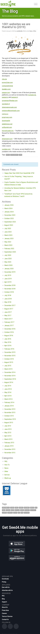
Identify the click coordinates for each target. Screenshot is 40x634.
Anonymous (5, 507)
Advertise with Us (7, 590)
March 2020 (8, 265)
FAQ (5, 461)
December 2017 (9, 305)
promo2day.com (7, 82)
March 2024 (8, 208)
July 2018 (7, 295)
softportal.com (7, 127)
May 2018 (7, 302)
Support (4, 602)
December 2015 (9, 352)
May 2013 (7, 432)
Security (33, 510)
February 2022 (9, 249)
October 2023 (9, 218)
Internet (26, 507)
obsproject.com (7, 139)
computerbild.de (7, 86)
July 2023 (7, 228)
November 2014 (9, 376)
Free (7, 155)
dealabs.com (6, 89)
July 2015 (7, 366)
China (12, 507)
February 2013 (9, 443)
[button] (20, 543)
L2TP (12, 510)
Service (7, 475)
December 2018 (9, 285)
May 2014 (7, 392)
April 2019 (7, 282)
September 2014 (10, 379)
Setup (15, 512)
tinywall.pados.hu (7, 131)
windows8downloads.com (11, 111)
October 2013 (9, 416)
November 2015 (9, 356)
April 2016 (7, 346)
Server (4, 512)
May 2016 (7, 342)
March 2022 (8, 245)
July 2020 (7, 255)
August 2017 (8, 309)
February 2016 (9, 349)
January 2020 (8, 269)
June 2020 (8, 259)
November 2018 (9, 289)
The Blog (10, 11)
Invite (32, 507)
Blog (3, 599)
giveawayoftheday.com (9, 101)
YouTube (26, 512)
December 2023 (9, 215)
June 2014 (8, 389)
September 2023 (10, 222)
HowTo (21, 507)
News (31, 31)
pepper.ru (5, 97)
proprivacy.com (7, 117)
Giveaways (14, 155)
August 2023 (8, 225)
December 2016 (9, 329)
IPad (3, 510)
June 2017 (8, 312)
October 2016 (9, 332)
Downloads (5, 579)
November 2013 (9, 412)
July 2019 (7, 275)
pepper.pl (14, 97)
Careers (4, 613)
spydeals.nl (6, 104)
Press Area (5, 610)
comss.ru (5, 114)
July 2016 (7, 339)
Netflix (17, 510)
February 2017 (9, 322)
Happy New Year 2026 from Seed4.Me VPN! (19, 173)
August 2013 (8, 422)
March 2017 (8, 319)
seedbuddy (19, 31)
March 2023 (8, 235)
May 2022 (7, 242)
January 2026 (8, 205)
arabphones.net (7, 124)
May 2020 (7, 262)
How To (7, 465)
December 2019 (9, 272)
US (19, 512)
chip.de (4, 79)
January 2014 (8, 406)
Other (34, 31)
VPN (20, 155)
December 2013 (9, 409)
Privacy (27, 510)
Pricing (4, 582)
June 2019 (8, 279)
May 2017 (7, 315)
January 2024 (8, 212)
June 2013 (8, 429)
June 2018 (8, 299)
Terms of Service (7, 616)
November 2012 (9, 453)
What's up (7, 478)
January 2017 (8, 325)
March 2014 (8, 399)
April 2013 (7, 436)
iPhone (8, 510)
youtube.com (6, 149)
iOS (36, 507)
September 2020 (10, 252)
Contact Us (5, 619)
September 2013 (10, 419)
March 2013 (8, 439)
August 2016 (8, 335)
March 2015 (8, 369)
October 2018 (9, 292)
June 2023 (8, 232)
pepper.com (6, 92)
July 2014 (7, 386)
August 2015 (8, 362)
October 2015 (9, 359)
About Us (5, 607)
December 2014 (9, 372)
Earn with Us (6, 587)
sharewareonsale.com (9, 107)
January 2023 (8, 238)
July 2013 (7, 426)
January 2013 (8, 446)
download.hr (6, 121)
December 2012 (9, 449)
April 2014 (7, 396)
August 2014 (8, 382)
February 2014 (9, 402)
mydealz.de (32, 95)
